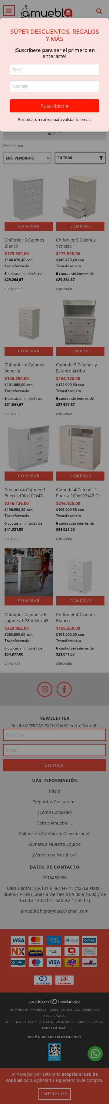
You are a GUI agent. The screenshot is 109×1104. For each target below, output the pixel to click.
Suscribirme (54, 105)
